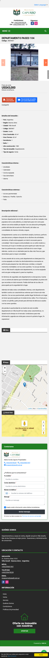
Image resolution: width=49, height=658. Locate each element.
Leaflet (30, 408)
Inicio (5, 594)
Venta (5, 597)
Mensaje (7, 497)
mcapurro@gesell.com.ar (14, 465)
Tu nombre (8, 476)
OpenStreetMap (42, 408)
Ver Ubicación (21, 428)
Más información (12, 656)
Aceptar (41, 655)
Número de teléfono (10, 490)
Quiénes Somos (8, 603)
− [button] (5, 371)
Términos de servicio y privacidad (31, 516)
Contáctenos (7, 606)
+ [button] (5, 367)
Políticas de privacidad (11, 609)
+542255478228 (20, 23)
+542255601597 (19, 24)
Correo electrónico (10, 483)
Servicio (5, 600)
